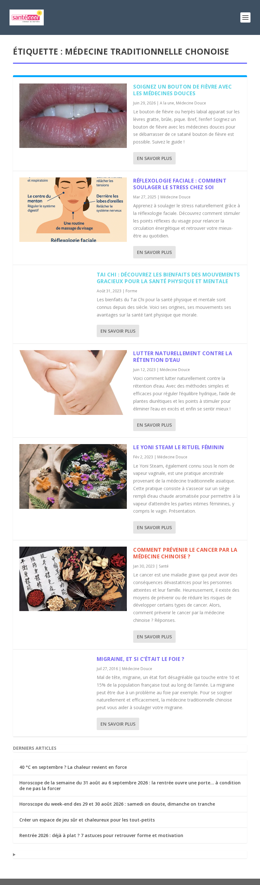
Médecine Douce (191, 103)
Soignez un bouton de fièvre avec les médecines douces (182, 90)
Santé (164, 566)
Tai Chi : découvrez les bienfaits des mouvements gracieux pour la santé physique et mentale (168, 278)
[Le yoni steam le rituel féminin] (73, 476)
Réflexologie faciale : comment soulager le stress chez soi (179, 184)
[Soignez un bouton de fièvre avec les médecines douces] (73, 115)
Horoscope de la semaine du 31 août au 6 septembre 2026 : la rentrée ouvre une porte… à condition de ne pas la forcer (130, 785)
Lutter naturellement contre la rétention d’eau (182, 356)
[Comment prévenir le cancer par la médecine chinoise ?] (73, 579)
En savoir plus (154, 158)
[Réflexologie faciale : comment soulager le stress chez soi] (73, 209)
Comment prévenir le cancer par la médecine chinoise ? (185, 553)
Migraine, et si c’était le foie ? (141, 658)
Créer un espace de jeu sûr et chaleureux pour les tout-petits (87, 820)
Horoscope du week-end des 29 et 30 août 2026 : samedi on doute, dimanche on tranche (117, 804)
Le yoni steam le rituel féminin (178, 447)
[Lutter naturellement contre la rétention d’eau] (73, 382)
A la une (167, 103)
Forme (131, 291)
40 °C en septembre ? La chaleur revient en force (73, 767)
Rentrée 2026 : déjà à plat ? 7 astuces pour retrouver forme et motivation (101, 835)
